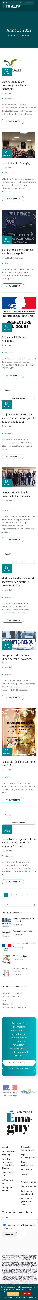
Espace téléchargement (19, 1068)
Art (4, 1000)
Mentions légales (29, 1186)
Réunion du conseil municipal (24, 943)
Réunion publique (20, 956)
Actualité (8, 93)
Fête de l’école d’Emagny (16, 163)
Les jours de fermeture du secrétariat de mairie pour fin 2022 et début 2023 (19, 418)
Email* (5, 1218)
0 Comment (9, 99)
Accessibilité (27, 1174)
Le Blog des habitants (14, 258)
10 (27, 894)
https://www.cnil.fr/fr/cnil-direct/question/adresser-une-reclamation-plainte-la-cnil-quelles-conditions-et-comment (19, 1283)
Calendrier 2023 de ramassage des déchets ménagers (15, 85)
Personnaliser (8, 1297)
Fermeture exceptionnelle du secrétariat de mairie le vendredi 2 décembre (19, 842)
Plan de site (26, 1169)
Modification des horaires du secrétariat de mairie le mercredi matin (18, 582)
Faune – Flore (9, 1004)
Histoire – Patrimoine (13, 993)
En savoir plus (13, 121)
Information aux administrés (24, 931)
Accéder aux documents (19, 1062)
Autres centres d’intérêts (14, 1007)
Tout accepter (13, 1294)
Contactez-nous (28, 1182)
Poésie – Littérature (12, 996)
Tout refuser (26, 1294)
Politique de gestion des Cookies (26, 1201)
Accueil (5, 1147)
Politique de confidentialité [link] (26, 1297)
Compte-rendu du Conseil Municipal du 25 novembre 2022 (17, 659)
